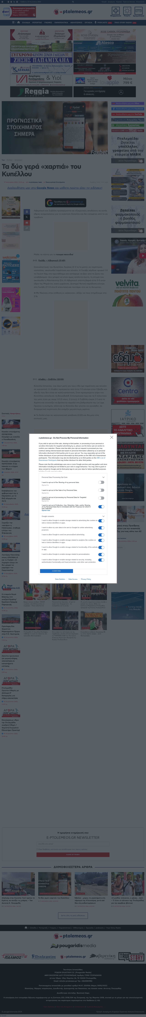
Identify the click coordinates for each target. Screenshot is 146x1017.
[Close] (112, 438)
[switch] (101, 482)
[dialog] (73, 508)
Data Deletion (60, 579)
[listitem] (73, 477)
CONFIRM (56, 571)
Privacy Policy (86, 579)
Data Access (73, 579)
